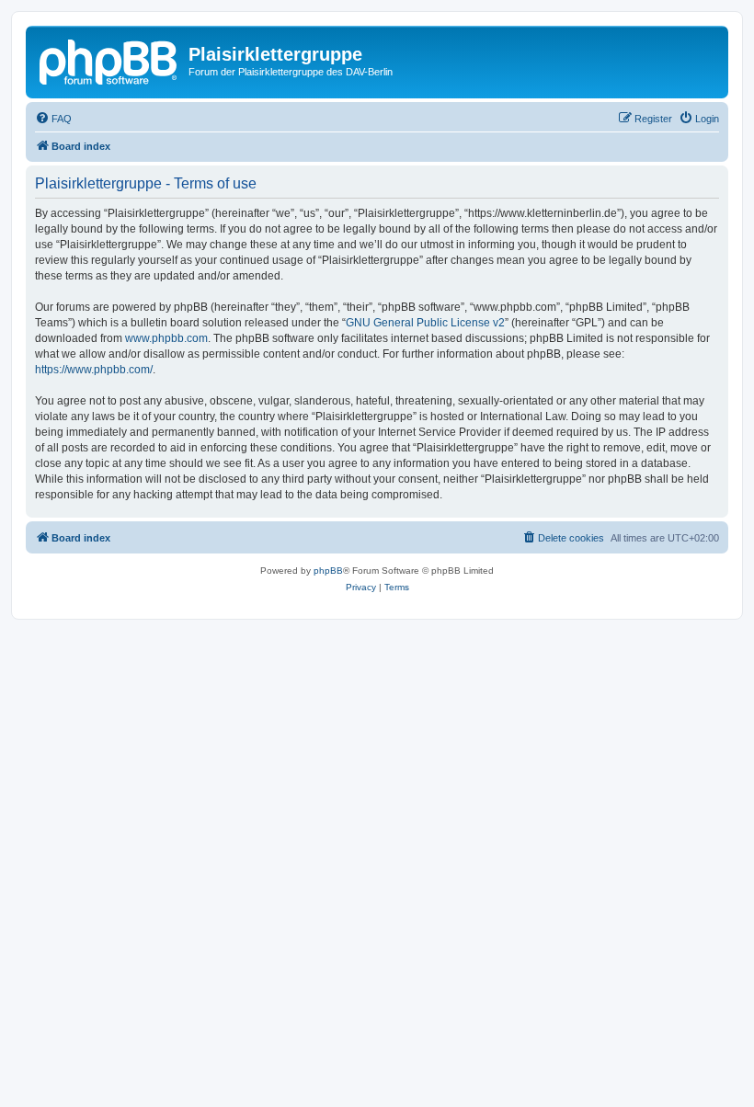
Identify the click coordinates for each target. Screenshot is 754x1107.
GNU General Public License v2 (425, 322)
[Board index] (109, 59)
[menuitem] (53, 119)
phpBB (328, 570)
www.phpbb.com (166, 338)
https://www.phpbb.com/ (94, 369)
